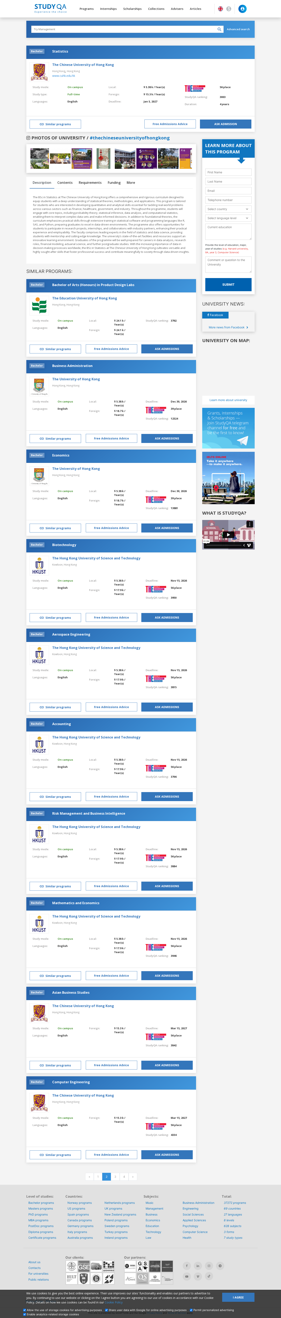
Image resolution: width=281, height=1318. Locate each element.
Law (148, 1237)
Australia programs (80, 1237)
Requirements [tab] (90, 182)
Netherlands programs (120, 1202)
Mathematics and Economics (75, 903)
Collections (156, 9)
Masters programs (40, 1208)
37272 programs (235, 1202)
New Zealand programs (120, 1214)
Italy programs (77, 1232)
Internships (108, 9)
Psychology (190, 1226)
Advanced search (238, 29)
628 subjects (232, 1226)
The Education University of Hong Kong (84, 298)
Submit (228, 284)
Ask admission (225, 124)
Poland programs (116, 1220)
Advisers (177, 9)
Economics (60, 455)
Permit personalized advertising (213, 1310)
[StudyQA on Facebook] (187, 1266)
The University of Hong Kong (76, 379)
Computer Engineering (71, 1082)
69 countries (232, 1208)
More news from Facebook (227, 327)
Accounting (61, 724)
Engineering (191, 1208)
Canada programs (79, 1220)
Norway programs (79, 1202)
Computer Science (195, 1232)
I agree (238, 1297)
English (72, 101)
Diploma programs (40, 1232)
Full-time (73, 94)
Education (152, 1226)
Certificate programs (42, 1237)
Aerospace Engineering (71, 634)
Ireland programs (116, 1237)
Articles (195, 9)
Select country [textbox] (217, 209)
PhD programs (38, 1214)
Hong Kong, (59, 304)
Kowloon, (58, 564)
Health (187, 1237)
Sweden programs (117, 1226)
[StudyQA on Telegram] (220, 1266)
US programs (76, 1208)
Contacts (34, 1268)
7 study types (233, 1237)
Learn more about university (228, 400)
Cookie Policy (114, 1302)
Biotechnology (64, 545)
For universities (38, 1273)
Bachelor (37, 51)
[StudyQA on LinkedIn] (198, 1266)
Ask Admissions (167, 349)
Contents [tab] (65, 182)
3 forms (229, 1232)
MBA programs (38, 1220)
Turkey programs (116, 1232)
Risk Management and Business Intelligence (88, 813)
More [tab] (131, 182)
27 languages (233, 1214)
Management (154, 1208)
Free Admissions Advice (170, 124)
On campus (75, 87)
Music (149, 1202)
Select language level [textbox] (222, 218)
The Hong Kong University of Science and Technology (96, 558)
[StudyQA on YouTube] (187, 1276)
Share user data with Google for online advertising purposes (148, 1310)
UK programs (113, 1208)
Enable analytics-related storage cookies (53, 1314)
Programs (87, 9)
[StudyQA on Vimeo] (198, 1276)
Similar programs (58, 124)
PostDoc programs (40, 1226)
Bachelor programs (41, 1202)
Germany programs (80, 1226)
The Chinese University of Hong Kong (83, 64)
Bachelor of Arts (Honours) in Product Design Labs (93, 285)
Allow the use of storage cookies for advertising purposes (64, 1310)
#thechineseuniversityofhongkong (130, 138)
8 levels (229, 1220)
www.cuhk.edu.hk (63, 76)
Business (151, 1214)
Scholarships (132, 9)
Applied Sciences (194, 1220)
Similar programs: (49, 271)
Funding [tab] (114, 182)
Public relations (38, 1279)
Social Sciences (193, 1214)
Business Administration (72, 365)
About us (34, 1262)
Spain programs (78, 1214)
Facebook (216, 315)
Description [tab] (42, 182)
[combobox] (228, 209)
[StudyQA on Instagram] (209, 1266)
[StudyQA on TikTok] (209, 1276)
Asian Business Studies (70, 992)
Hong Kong (58, 71)
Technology (153, 1232)
